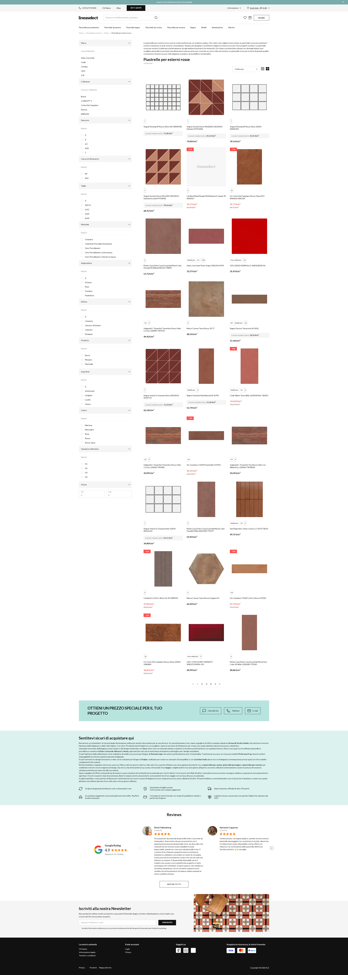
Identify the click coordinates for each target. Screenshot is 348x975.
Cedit (83, 62)
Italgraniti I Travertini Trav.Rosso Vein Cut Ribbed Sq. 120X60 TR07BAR (248, 466)
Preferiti (245, 17)
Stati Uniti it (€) (258, 8)
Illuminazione (217, 27)
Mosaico (88, 360)
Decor (87, 355)
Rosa (87, 434)
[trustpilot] (193, 950)
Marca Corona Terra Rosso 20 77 (200, 328)
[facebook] (178, 950)
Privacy (128, 952)
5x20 (87, 214)
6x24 (87, 218)
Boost (83, 96)
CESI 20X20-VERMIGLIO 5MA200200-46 (247, 265)
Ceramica (89, 239)
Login (127, 949)
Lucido (88, 400)
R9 (86, 174)
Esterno (88, 282)
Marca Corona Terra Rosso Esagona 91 (203, 598)
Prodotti (93, 967)
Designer (89, 334)
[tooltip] (210, 711)
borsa (250, 17)
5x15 (87, 209)
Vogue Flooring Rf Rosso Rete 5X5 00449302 (163, 126)
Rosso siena (90, 443)
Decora (84, 109)
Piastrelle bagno (133, 27)
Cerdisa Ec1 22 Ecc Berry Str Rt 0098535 (161, 598)
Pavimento (89, 295)
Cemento (89, 321)
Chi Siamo (106, 8)
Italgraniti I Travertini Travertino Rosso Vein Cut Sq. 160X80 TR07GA (162, 329)
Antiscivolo (89, 391)
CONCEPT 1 (86, 101)
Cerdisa (84, 66)
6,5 (86, 144)
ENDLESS (85, 114)
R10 (86, 178)
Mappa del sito (105, 967)
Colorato (88, 330)
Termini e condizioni (87, 955)
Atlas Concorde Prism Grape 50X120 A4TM (205, 265)
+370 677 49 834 (89, 8)
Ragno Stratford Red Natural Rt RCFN (203, 395)
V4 (86, 477)
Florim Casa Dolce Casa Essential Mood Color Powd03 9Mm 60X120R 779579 (206, 530)
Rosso (87, 438)
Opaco (88, 404)
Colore (106, 33)
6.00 (87, 148)
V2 (86, 468)
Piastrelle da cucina (153, 27)
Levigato (88, 395)
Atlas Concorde (87, 58)
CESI (83, 71)
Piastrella (89, 364)
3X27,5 (88, 205)
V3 (86, 473)
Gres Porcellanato (92, 248)
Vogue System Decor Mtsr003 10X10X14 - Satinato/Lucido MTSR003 (162, 197)
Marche (231, 27)
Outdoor (88, 291)
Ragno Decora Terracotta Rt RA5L (244, 328)
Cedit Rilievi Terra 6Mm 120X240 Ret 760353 (249, 395)
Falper (145, 759)
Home (81, 33)
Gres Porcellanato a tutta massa (98, 252)
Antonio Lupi (156, 754)
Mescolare (89, 430)
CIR (82, 75)
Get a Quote (136, 8)
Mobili (203, 27)
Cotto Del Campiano (89, 105)
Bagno (193, 27)
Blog (119, 8)
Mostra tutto (174, 884)
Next (271, 848)
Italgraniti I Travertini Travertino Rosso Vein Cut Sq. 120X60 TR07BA (162, 466)
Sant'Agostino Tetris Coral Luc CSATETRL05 (249, 529)
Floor (87, 287)
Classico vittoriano (93, 325)
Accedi (261, 18)
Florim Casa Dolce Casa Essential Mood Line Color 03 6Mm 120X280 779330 (248, 663)
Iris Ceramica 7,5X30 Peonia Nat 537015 (204, 465)
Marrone (88, 425)
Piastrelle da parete (112, 27)
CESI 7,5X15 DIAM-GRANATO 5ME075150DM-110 (200, 663)
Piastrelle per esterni (176, 27)
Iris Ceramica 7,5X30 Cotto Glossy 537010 (248, 598)
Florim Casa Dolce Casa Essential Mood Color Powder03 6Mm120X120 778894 (163, 266)
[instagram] (185, 950)
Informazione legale (87, 952)
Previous (140, 848)
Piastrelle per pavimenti (89, 27)
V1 (86, 464)
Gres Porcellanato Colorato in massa (100, 257)
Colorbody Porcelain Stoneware (98, 244)
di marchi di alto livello (238, 743)
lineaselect (88, 17)
